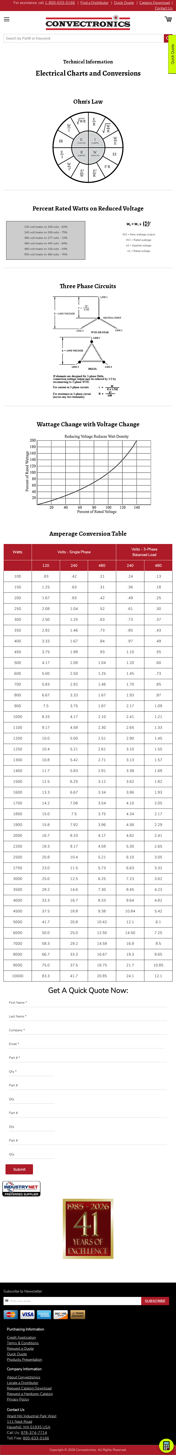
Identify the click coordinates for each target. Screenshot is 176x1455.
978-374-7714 (34, 1432)
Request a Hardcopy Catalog (30, 1393)
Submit (19, 1169)
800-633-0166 (36, 1438)
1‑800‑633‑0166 (60, 2)
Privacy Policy (18, 1399)
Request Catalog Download (29, 1388)
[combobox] (88, 38)
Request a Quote (20, 1348)
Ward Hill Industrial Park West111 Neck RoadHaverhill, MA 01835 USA (31, 1422)
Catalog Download (154, 2)
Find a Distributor (94, 2)
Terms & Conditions (23, 1343)
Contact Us (164, 8)
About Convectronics (23, 1377)
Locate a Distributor (22, 1382)
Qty (12, 1071)
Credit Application (21, 1337)
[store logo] (88, 22)
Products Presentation (24, 1359)
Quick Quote (124, 2)
